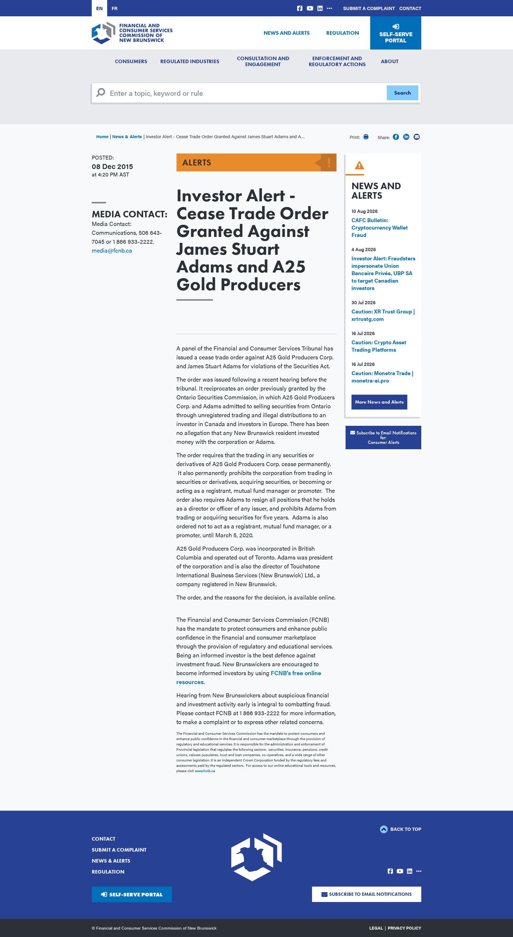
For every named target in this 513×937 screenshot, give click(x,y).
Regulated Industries (189, 61)
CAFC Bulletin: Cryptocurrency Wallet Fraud (380, 227)
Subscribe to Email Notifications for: (387, 437)
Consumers (131, 61)
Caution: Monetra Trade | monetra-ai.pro (383, 376)
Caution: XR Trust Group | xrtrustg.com (383, 314)
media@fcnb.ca (112, 250)
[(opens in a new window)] (300, 8)
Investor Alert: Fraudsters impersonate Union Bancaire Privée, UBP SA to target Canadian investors (383, 272)
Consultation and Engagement (263, 61)
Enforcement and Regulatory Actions (337, 61)
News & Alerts (127, 136)
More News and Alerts (379, 402)
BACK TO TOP (405, 829)
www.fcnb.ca (205, 770)
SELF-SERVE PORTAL (135, 894)
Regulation (342, 32)
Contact (410, 8)
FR (115, 8)
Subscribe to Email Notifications (370, 894)
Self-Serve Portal (395, 37)
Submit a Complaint (369, 8)
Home (102, 136)
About (389, 61)
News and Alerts (287, 32)
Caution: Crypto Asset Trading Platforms (379, 345)
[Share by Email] (416, 137)
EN (99, 8)
